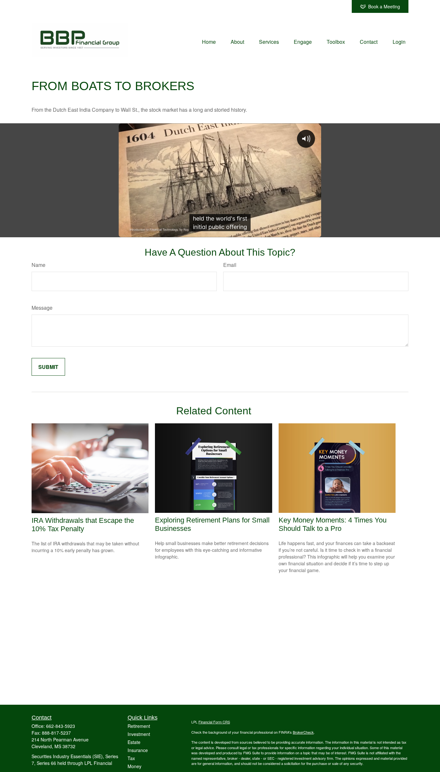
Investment (139, 734)
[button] (208, 41)
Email (229, 264)
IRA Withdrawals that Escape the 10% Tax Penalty (83, 524)
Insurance (138, 750)
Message (42, 307)
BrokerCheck (303, 732)
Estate (134, 742)
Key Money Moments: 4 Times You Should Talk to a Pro (333, 524)
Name (38, 264)
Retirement (139, 726)
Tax (131, 758)
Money (134, 766)
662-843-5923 (60, 726)
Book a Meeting (384, 6)
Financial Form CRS (214, 721)
